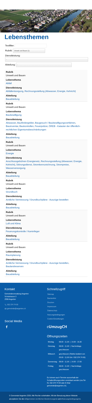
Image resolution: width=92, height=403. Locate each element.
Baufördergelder (25, 123)
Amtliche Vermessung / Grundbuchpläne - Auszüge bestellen (37, 199)
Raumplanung (13, 255)
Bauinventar (12, 126)
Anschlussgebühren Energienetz (23, 161)
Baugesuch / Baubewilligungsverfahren (55, 123)
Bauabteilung (13, 99)
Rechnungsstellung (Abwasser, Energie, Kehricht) (50, 91)
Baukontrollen (26, 126)
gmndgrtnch (16, 308)
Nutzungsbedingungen (71, 399)
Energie (10, 153)
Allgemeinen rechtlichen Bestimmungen (40, 399)
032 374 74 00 (12, 305)
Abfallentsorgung (14, 91)
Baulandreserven (15, 266)
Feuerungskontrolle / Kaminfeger (23, 231)
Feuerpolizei (41, 126)
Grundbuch (11, 192)
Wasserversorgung (15, 168)
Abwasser (11, 123)
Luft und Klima (13, 223)
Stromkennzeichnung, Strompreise (51, 164)
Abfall (9, 83)
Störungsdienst (24, 164)
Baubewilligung (14, 115)
